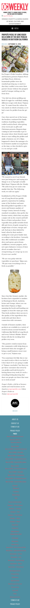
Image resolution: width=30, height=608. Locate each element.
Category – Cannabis (15, 508)
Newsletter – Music (16, 563)
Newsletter (15, 541)
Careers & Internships (15, 502)
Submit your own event (15, 584)
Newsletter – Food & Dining (16, 560)
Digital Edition (15, 531)
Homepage (15, 538)
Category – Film (15, 512)
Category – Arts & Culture (15, 505)
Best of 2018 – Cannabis (16, 452)
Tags (16, 498)
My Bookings (16, 495)
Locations (16, 491)
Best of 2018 (15, 446)
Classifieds (15, 525)
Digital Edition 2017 (16, 534)
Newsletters (15, 544)
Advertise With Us (15, 440)
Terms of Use (15, 426)
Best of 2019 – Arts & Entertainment (16, 468)
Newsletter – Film (16, 557)
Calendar (15, 485)
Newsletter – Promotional (16, 567)
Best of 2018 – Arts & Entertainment (16, 449)
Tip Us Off (15, 590)
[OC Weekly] (7, 16)
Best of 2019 (15, 466)
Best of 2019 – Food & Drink (16, 475)
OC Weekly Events (15, 571)
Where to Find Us (15, 597)
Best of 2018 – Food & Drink (16, 455)
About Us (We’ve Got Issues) (15, 436)
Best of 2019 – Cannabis (16, 472)
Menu (16, 28)
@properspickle (12, 394)
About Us (15, 419)
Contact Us (15, 423)
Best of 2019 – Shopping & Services (16, 478)
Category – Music (15, 518)
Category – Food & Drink (15, 515)
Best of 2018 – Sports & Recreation (16, 462)
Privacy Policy (15, 430)
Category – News (15, 521)
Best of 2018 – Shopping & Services (16, 459)
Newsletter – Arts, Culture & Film (16, 547)
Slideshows (15, 577)
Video (15, 594)
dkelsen (4, 44)
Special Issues (15, 580)
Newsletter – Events (16, 554)
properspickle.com (14, 389)
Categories (16, 488)
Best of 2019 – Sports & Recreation (16, 482)
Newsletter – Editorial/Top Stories (16, 550)
